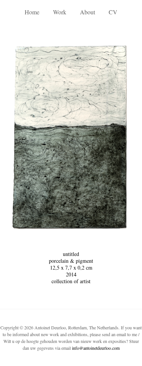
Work (59, 12)
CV (113, 12)
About (87, 12)
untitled (71, 253)
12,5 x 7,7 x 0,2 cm (71, 267)
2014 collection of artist (71, 278)
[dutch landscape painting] (71, 137)
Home (32, 12)
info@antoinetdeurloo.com (96, 348)
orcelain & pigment (72, 260)
